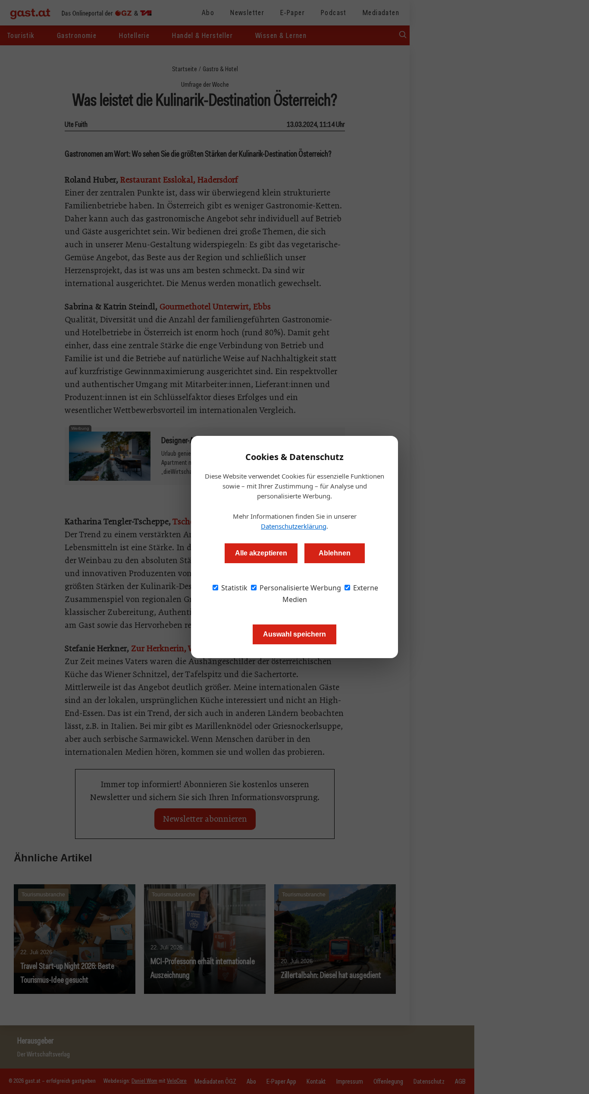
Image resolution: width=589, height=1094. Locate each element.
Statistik (233, 588)
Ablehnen (335, 553)
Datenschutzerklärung (293, 526)
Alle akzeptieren (261, 553)
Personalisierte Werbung (299, 588)
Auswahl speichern (294, 634)
